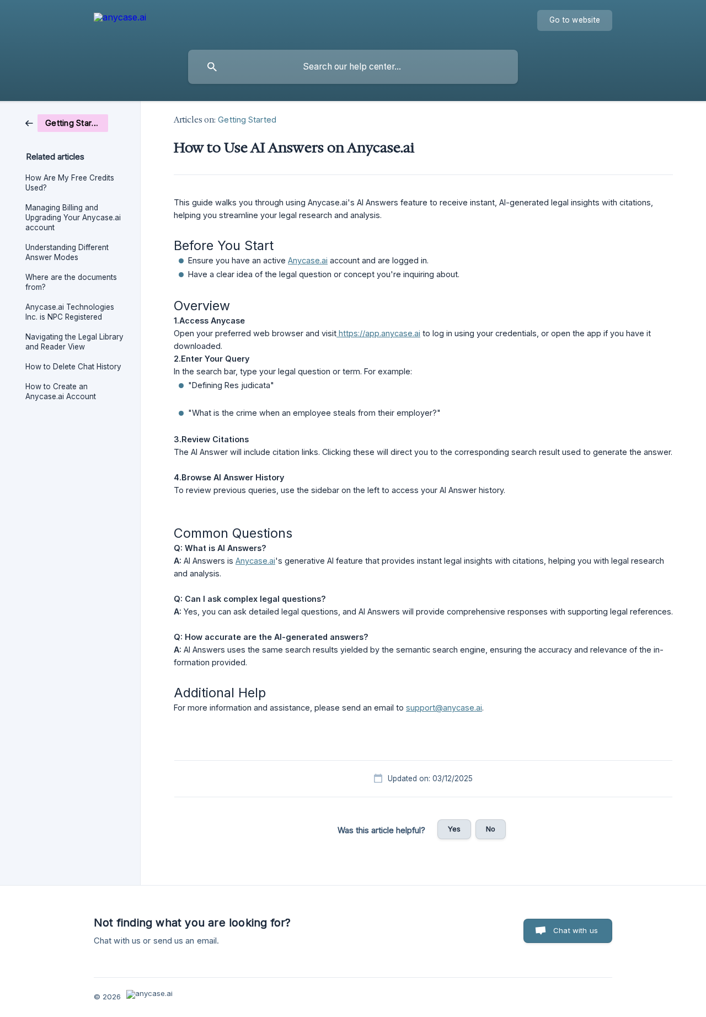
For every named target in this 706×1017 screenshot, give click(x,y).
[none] (120, 22)
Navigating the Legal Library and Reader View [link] (74, 341)
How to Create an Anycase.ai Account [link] (60, 391)
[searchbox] (353, 67)
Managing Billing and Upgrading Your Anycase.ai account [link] (73, 217)
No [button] (490, 828)
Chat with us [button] (575, 930)
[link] (66, 122)
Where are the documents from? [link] (71, 282)
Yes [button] (454, 828)
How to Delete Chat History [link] (73, 366)
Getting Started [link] (247, 119)
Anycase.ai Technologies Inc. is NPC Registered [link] (69, 312)
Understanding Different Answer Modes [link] (67, 252)
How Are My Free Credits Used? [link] (69, 182)
